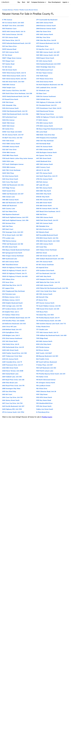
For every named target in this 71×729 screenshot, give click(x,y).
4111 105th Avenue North (44, 149)
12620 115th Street (8, 123)
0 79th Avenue (7, 20)
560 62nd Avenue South (44, 229)
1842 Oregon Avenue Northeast (13, 256)
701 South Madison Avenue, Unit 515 (48, 306)
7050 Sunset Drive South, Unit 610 (47, 309)
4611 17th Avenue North (44, 173)
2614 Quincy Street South (10, 400)
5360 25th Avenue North (44, 217)
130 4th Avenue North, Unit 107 (12, 135)
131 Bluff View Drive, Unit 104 (12, 138)
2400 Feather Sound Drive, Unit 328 (14, 353)
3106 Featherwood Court (44, 70)
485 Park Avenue (42, 182)
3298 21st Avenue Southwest (46, 96)
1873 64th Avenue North (10, 262)
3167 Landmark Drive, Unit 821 (46, 87)
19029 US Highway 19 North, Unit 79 (14, 273)
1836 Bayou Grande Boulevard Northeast (16, 250)
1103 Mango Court (8, 61)
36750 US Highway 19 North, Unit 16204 (49, 117)
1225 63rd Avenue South (10, 108)
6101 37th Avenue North (44, 262)
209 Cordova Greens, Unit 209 (12, 309)
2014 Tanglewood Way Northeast (13, 291)
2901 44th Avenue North (44, 34)
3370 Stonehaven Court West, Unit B (48, 108)
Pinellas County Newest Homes (29, 10)
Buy (19, 2)
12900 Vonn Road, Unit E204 (12, 132)
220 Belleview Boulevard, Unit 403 (14, 323)
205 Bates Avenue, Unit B (11, 300)
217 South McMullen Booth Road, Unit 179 (16, 318)
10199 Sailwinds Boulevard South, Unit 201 (16, 43)
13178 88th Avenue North (10, 146)
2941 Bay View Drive (43, 37)
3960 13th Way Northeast (45, 141)
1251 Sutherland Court (9, 117)
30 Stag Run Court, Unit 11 (45, 49)
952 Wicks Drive (41, 388)
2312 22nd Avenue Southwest (12, 338)
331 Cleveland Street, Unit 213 (46, 105)
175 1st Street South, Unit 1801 (12, 235)
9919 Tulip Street (42, 394)
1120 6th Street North (9, 70)
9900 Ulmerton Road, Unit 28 (46, 391)
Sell (28, 2)
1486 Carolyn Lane (8, 197)
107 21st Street (7, 55)
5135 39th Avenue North (44, 200)
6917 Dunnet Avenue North (45, 303)
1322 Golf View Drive (9, 149)
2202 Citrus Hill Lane (9, 326)
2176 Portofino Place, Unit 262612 (13, 321)
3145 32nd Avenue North (44, 82)
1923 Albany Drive (8, 279)
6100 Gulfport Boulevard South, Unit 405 (50, 259)
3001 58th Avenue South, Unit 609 (47, 52)
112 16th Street (7, 67)
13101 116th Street (8, 141)
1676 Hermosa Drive (8, 223)
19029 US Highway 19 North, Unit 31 (14, 270)
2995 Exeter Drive (42, 46)
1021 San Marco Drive (9, 46)
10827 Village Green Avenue (11, 58)
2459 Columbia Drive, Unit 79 (12, 362)
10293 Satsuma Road (9, 49)
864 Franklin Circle (42, 359)
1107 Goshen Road (8, 64)
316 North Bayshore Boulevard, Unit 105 (49, 84)
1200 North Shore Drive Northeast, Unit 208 (17, 93)
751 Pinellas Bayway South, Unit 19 (47, 318)
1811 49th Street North (9, 247)
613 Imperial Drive (42, 267)
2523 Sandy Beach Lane (10, 374)
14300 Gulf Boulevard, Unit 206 (12, 185)
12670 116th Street (8, 126)
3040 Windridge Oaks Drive (45, 67)
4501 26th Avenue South (44, 164)
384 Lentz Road (41, 132)
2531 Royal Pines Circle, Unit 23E (13, 380)
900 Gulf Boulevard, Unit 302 (46, 368)
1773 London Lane (8, 238)
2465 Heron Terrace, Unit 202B (12, 371)
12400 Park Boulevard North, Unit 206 (15, 114)
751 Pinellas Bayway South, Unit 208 (48, 321)
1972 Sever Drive (7, 282)
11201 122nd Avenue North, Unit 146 (14, 79)
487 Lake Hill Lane (42, 185)
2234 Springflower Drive (10, 332)
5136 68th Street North (44, 203)
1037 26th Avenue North (10, 52)
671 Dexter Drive (41, 300)
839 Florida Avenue (42, 347)
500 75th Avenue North (44, 188)
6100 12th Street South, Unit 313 (47, 256)
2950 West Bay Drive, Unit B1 (46, 40)
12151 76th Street (7, 102)
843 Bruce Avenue (42, 350)
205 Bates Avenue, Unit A (11, 297)
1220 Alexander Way (9, 105)
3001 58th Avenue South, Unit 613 (47, 55)
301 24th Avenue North (44, 61)
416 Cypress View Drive (44, 155)
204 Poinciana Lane (9, 294)
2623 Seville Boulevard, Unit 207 (13, 406)
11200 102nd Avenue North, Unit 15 (14, 73)
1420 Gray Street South (10, 179)
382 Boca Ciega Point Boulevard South (49, 129)
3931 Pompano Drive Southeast (46, 138)
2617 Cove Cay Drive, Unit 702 (12, 403)
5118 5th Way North (42, 197)
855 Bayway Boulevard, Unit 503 (47, 356)
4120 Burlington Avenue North (46, 152)
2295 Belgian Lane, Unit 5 (11, 335)
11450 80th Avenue (8, 84)
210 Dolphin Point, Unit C (10, 312)
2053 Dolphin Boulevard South (12, 303)
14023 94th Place (8, 173)
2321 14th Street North (10, 341)
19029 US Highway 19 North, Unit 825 (14, 276)
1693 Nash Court (7, 229)
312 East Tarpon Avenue (44, 73)
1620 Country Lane (8, 208)
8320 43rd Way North (43, 344)
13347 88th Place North (10, 155)
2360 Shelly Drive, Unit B (10, 344)
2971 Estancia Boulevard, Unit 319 (47, 43)
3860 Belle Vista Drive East (45, 135)
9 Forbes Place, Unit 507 (44, 365)
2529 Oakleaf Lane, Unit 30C (12, 377)
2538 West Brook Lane (10, 382)
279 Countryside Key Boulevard (46, 20)
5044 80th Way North (43, 194)
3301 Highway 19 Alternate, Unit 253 (48, 102)
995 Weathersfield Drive (44, 403)
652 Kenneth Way (42, 297)
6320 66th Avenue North (44, 285)
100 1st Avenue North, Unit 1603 (13, 23)
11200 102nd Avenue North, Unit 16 (14, 76)
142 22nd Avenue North (10, 176)
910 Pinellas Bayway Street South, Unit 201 (50, 374)
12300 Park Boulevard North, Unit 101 (14, 111)
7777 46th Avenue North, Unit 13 (47, 332)
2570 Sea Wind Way (9, 391)
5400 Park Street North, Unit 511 (47, 220)
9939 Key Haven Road (43, 400)
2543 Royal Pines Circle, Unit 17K (13, 385)
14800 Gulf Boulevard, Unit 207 (12, 194)
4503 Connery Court (43, 167)
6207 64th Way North (43, 276)
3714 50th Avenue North (44, 123)
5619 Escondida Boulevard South (47, 235)
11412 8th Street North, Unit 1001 (13, 82)
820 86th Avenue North (44, 341)
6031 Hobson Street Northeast (46, 250)
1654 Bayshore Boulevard (10, 214)
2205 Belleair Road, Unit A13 (11, 329)
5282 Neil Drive (41, 214)
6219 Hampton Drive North (45, 279)
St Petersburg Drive (42, 412)
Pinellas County (47, 417)
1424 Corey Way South (10, 182)
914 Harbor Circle (42, 377)
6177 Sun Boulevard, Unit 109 (46, 273)
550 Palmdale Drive (42, 226)
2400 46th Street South (10, 350)
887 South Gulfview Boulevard (46, 362)
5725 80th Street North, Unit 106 (47, 238)
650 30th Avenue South (44, 294)
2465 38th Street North (10, 368)
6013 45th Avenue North (44, 244)
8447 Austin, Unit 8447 (44, 353)
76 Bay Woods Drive (43, 326)
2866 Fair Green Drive (43, 31)
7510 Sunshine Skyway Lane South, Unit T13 (51, 323)
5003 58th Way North (43, 191)
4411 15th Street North (43, 158)
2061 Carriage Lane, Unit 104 (12, 306)
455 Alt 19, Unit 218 (42, 170)
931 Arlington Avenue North (45, 382)
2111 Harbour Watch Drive (11, 315)
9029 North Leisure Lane (44, 371)
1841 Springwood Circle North (12, 253)
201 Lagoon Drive (8, 288)
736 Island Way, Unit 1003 (45, 315)
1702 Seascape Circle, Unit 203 (12, 232)
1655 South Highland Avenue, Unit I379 (15, 217)
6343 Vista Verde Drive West (46, 291)
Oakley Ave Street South (44, 409)
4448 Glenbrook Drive (43, 161)
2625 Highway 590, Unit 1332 (12, 409)
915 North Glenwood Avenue (45, 380)
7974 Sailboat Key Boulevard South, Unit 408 (51, 335)
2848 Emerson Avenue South (46, 25)
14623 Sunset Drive (8, 191)
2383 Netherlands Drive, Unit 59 (13, 347)
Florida (16, 10)
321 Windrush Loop (42, 90)
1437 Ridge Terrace (8, 188)
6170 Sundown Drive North (45, 270)
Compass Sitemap (7, 10)
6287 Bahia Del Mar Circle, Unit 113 (48, 282)
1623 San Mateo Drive (9, 211)
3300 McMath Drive (43, 99)
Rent (23, 2)
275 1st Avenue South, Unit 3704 (13, 412)
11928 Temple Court (8, 87)
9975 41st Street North (43, 406)
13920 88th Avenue (8, 167)
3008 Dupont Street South (45, 58)
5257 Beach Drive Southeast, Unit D (48, 211)
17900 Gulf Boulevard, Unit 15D (12, 244)
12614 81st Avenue (8, 120)
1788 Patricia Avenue (9, 241)
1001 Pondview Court (9, 28)
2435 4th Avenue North (10, 359)
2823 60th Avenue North (44, 23)
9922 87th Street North (44, 397)
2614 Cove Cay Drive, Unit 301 (12, 397)
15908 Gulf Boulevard (9, 205)
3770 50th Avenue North (44, 126)
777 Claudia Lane (42, 329)
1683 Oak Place (7, 226)
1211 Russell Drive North (10, 99)
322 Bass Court (41, 93)
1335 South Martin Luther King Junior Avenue (17, 158)
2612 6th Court (7, 394)
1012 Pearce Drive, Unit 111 (11, 40)
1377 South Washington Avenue (12, 164)
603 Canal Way (41, 247)
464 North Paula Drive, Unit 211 (46, 176)
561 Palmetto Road (42, 232)
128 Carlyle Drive (8, 129)
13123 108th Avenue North (11, 143)
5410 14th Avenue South (44, 223)
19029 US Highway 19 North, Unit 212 (14, 267)
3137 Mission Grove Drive (44, 79)
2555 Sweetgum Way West (11, 388)
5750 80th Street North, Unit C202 (48, 241)
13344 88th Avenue (8, 152)
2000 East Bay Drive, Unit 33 (12, 285)
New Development (54, 2)
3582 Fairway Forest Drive (45, 114)
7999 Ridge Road (42, 338)
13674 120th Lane (8, 161)
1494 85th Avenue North (10, 200)
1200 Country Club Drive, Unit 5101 (14, 90)
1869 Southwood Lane (9, 259)
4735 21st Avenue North (44, 179)
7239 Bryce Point (42, 312)
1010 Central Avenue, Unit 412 (12, 34)
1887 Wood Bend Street (10, 264)
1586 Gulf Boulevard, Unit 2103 (12, 203)
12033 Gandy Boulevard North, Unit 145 (15, 96)
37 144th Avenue (42, 120)
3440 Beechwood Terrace (45, 111)
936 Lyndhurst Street (43, 385)
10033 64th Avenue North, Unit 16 (13, 31)
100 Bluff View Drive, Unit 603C (13, 25)
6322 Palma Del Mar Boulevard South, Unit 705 (52, 288)
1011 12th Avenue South (10, 37)
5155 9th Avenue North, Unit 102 (47, 208)
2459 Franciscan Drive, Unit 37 (12, 365)
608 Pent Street (41, 253)
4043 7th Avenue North (44, 146)
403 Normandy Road (43, 143)
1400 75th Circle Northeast (11, 170)
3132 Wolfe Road (42, 76)
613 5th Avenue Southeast (45, 264)
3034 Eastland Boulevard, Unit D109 (48, 64)
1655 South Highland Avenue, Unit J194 (15, 220)
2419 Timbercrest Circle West (12, 356)
